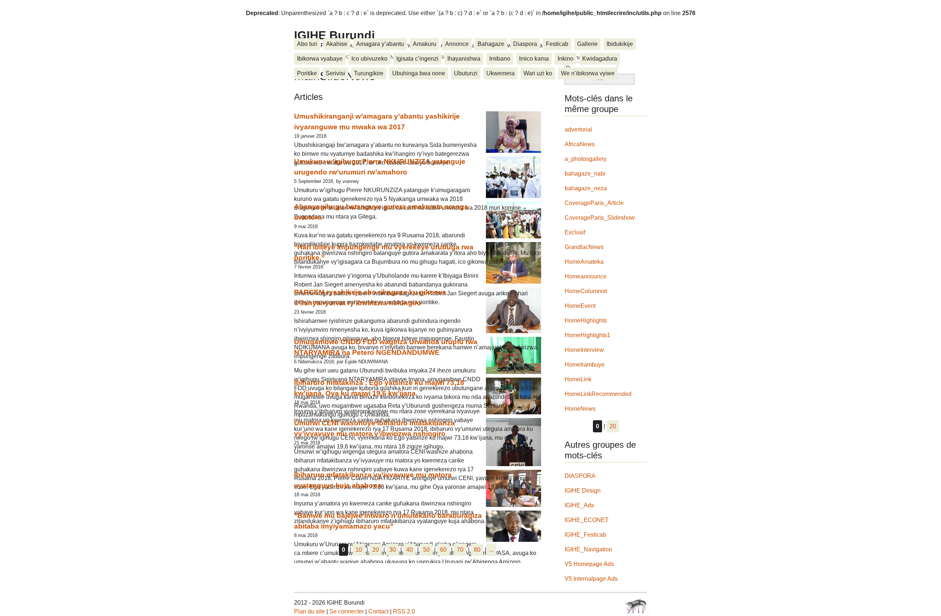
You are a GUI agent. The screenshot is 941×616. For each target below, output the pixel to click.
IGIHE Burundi (334, 35)
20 (375, 550)
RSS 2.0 (404, 611)
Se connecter (346, 611)
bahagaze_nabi (585, 173)
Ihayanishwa (463, 58)
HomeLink (578, 379)
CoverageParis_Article (594, 203)
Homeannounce (586, 276)
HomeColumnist (586, 291)
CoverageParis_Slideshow (600, 218)
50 (426, 550)
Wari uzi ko (537, 73)
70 (460, 550)
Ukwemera (500, 73)
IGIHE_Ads (579, 505)
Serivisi (335, 73)
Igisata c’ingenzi (417, 58)
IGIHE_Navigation (588, 549)
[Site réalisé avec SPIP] (636, 605)
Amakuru (424, 44)
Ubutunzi (465, 73)
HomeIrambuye (585, 364)
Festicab (557, 44)
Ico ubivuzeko (369, 58)
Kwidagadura (599, 58)
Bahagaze (490, 44)
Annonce (457, 44)
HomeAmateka (584, 262)
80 (477, 550)
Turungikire (368, 73)
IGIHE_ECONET (587, 520)
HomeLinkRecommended (598, 394)
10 (358, 550)
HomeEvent (580, 306)
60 (443, 550)
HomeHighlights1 (587, 335)
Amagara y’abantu (380, 44)
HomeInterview (584, 350)
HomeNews (580, 409)
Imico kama (534, 58)
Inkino (565, 58)
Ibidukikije (620, 44)
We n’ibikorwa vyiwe (588, 73)
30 (392, 550)
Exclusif (575, 232)
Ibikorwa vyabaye (320, 58)
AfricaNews (580, 144)
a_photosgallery (586, 159)
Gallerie (587, 44)
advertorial (578, 129)
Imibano (499, 58)
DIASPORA (580, 476)
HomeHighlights (586, 320)
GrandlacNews (584, 247)
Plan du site (309, 611)
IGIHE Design (583, 490)
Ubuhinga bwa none (418, 73)
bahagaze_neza (586, 188)
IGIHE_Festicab (585, 535)
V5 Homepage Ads (589, 564)
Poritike (307, 73)
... (491, 550)
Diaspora (525, 44)
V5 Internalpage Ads (591, 579)
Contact (378, 611)
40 (409, 550)
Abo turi (307, 44)
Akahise (336, 44)
